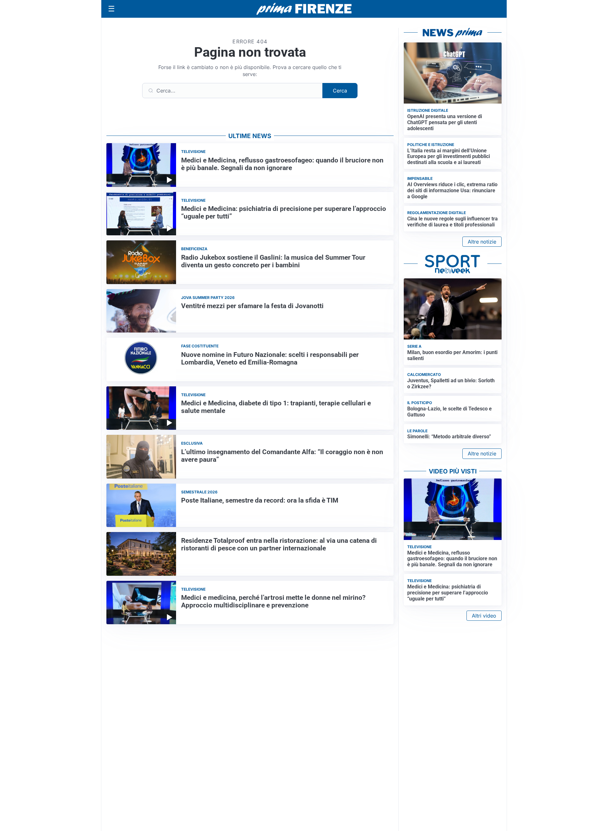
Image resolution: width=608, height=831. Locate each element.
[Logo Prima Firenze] (304, 9)
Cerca (340, 90)
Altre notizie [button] (482, 241)
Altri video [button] (484, 615)
